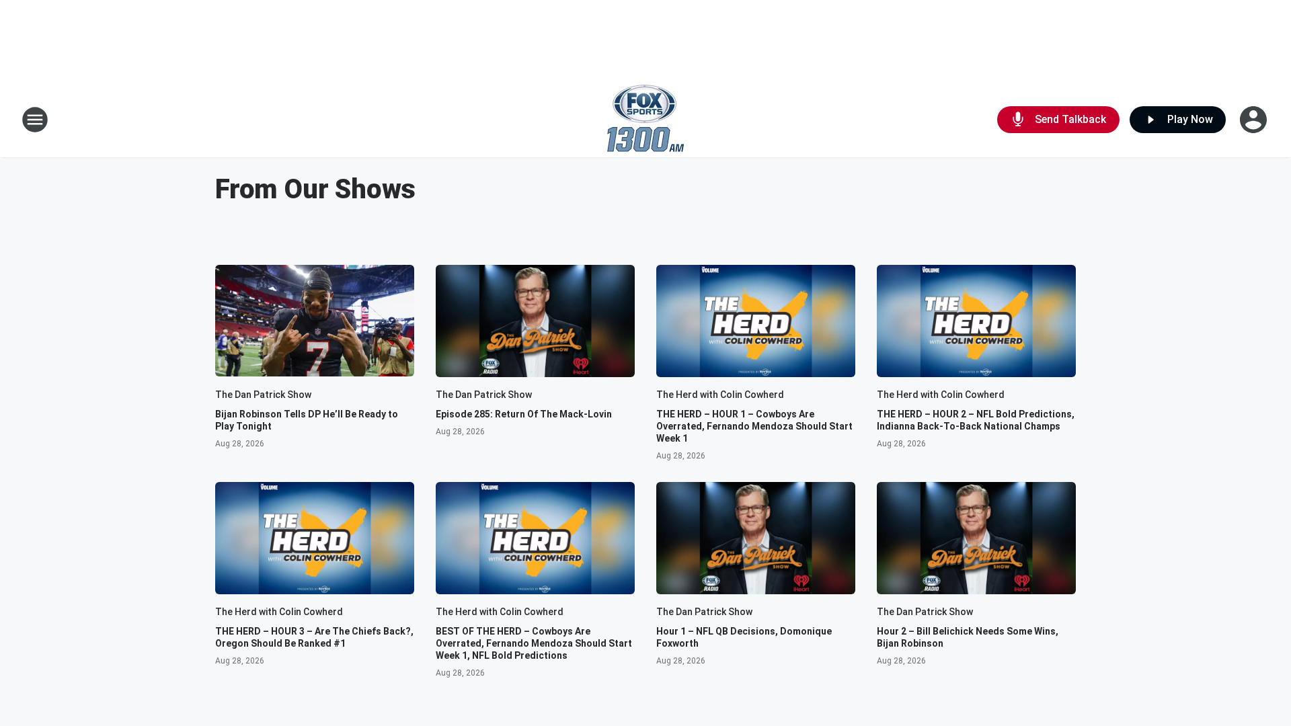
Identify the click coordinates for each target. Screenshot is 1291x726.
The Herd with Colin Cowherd (720, 394)
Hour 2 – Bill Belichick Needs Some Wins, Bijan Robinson (967, 637)
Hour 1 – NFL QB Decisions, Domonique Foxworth (744, 637)
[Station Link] (645, 120)
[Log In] (1254, 119)
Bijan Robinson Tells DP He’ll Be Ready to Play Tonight (306, 420)
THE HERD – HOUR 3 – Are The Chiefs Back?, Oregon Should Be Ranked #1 (314, 637)
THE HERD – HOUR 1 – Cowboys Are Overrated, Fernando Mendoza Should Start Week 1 (754, 426)
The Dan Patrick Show (263, 394)
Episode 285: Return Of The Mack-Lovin (524, 414)
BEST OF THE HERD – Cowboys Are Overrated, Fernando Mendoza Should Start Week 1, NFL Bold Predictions (534, 643)
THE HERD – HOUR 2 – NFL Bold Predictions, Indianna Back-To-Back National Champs (975, 420)
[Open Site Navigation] (35, 119)
